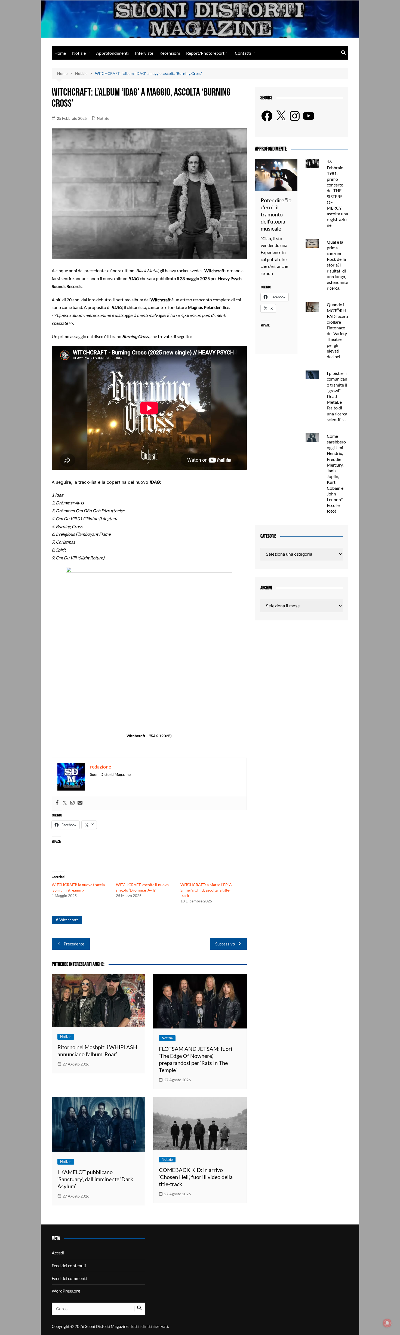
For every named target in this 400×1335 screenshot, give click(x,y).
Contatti (243, 53)
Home (60, 53)
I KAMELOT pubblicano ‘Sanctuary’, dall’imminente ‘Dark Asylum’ (95, 1179)
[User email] (80, 803)
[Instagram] (72, 803)
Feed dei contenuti (69, 1265)
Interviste (144, 53)
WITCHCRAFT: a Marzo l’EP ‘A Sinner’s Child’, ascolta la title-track (206, 890)
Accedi (58, 1252)
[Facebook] (57, 803)
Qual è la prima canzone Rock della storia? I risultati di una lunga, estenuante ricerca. (337, 265)
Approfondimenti (112, 53)
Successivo (225, 943)
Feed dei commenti (69, 1278)
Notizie (79, 53)
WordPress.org (66, 1290)
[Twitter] (64, 803)
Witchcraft (68, 919)
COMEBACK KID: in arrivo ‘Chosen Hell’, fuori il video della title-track (196, 1176)
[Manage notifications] (387, 1323)
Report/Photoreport (205, 53)
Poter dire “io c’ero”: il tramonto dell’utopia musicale (276, 214)
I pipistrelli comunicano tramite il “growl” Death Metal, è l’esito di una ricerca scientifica (337, 396)
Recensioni (169, 53)
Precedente (74, 943)
